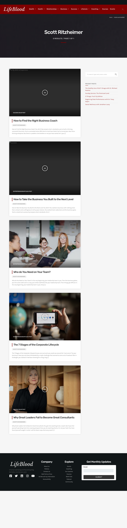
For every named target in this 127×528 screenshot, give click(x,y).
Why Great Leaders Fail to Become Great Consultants (43, 417)
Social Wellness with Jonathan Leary (97, 104)
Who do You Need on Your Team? (31, 272)
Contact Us (46, 471)
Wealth (31, 9)
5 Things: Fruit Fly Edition (94, 96)
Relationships (52, 9)
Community (69, 482)
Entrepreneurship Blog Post (22, 191)
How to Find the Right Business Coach (35, 120)
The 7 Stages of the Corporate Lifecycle (36, 344)
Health (40, 9)
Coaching (94, 9)
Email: (85, 467)
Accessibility (47, 479)
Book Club (69, 476)
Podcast (69, 479)
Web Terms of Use (46, 474)
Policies (46, 469)
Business (64, 9)
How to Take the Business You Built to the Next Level (43, 199)
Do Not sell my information (47, 476)
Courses (105, 9)
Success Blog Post (19, 112)
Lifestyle (84, 9)
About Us (47, 466)
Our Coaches (69, 471)
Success (74, 9)
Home (110, 17)
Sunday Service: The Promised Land (97, 93)
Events (112, 9)
